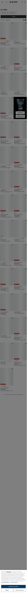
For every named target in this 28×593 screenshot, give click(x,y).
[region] (13, 581)
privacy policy (14, 582)
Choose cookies (20, 590)
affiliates (9, 571)
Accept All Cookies (13, 586)
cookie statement (5, 582)
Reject (7, 590)
